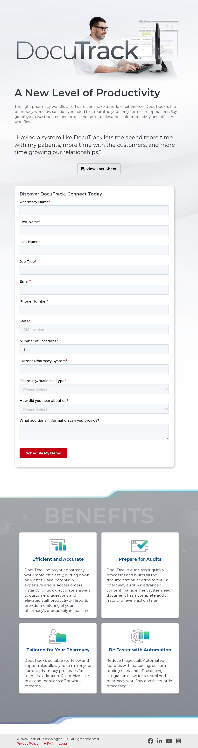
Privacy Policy (27, 743)
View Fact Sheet (99, 168)
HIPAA (48, 743)
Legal (63, 743)
